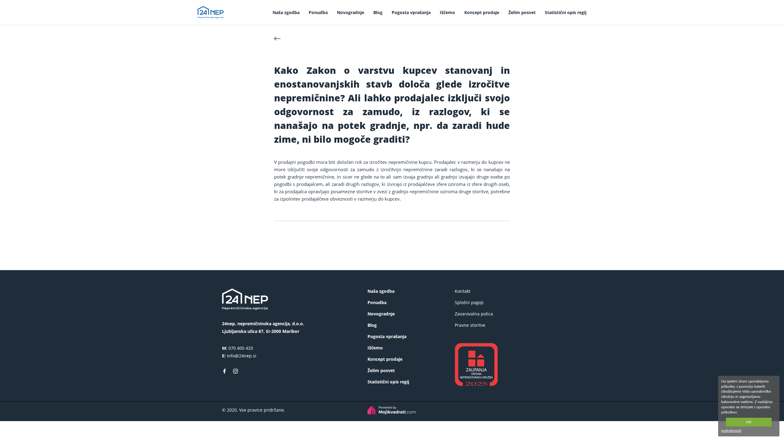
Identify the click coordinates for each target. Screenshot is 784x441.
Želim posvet (522, 12)
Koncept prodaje (481, 12)
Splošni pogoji (469, 302)
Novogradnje (350, 12)
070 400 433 (240, 348)
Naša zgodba (286, 12)
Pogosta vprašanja (411, 12)
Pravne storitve (470, 325)
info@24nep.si (241, 356)
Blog (378, 12)
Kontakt (462, 291)
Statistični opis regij (565, 12)
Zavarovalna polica (474, 314)
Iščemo (447, 12)
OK (749, 422)
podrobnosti (731, 430)
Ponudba (318, 12)
